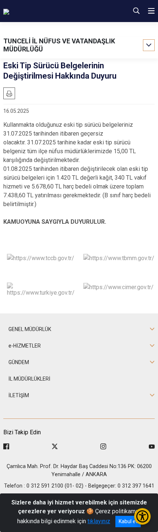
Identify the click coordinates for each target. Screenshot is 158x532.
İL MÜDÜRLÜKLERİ (29, 379)
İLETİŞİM (18, 395)
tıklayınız (98, 521)
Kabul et (128, 521)
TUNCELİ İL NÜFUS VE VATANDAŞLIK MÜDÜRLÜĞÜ (59, 45)
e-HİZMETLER (24, 346)
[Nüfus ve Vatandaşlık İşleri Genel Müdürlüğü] (52, 11)
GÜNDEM (18, 362)
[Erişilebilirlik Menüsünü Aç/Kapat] (142, 516)
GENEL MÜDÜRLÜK (29, 329)
